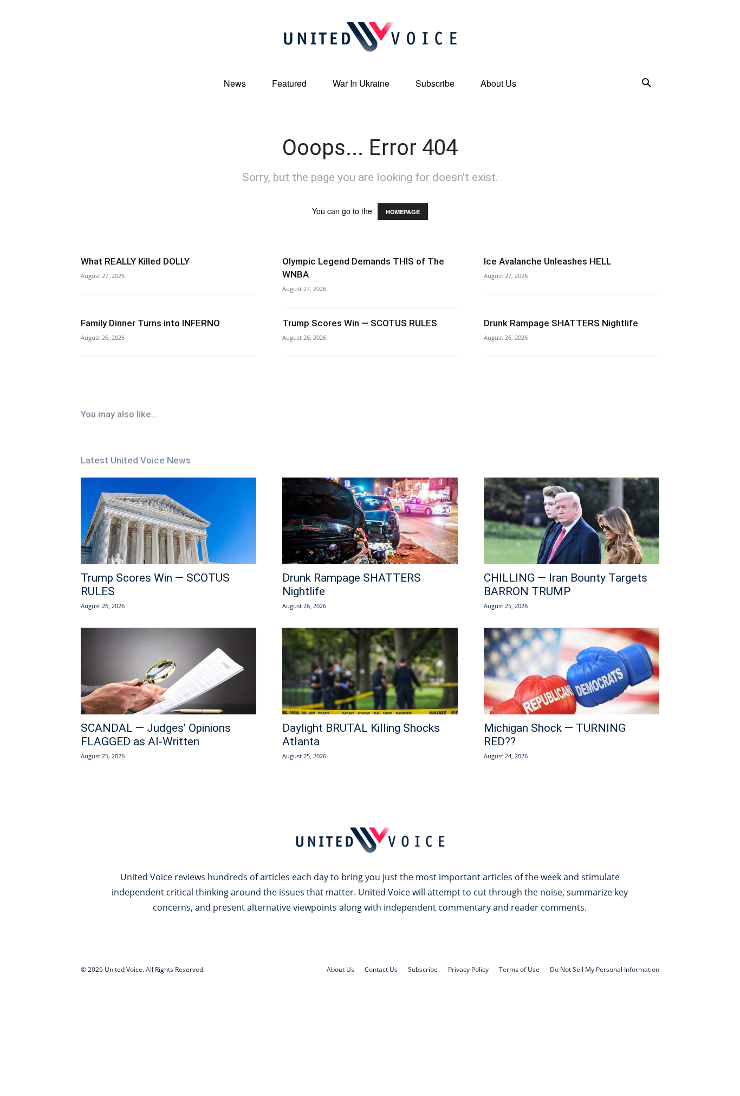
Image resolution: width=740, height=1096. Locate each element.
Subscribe (435, 83)
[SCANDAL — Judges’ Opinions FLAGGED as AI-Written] (168, 671)
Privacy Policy (468, 969)
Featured (289, 83)
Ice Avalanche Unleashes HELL (547, 261)
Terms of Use (519, 969)
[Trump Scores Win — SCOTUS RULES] (168, 521)
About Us (498, 83)
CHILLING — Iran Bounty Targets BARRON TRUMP (565, 584)
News (235, 83)
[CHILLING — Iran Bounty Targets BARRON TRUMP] (571, 521)
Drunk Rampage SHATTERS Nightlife (561, 323)
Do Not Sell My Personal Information (604, 969)
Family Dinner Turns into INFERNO (150, 323)
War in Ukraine (361, 83)
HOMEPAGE (403, 212)
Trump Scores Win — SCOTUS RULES (359, 323)
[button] (646, 84)
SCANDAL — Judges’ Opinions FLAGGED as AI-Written (156, 734)
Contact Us (381, 969)
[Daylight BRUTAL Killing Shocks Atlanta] (370, 671)
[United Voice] (370, 36)
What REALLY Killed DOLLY (135, 261)
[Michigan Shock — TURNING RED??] (571, 671)
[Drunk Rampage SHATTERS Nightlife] (370, 521)
